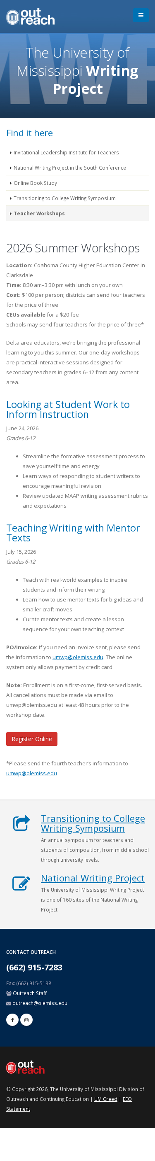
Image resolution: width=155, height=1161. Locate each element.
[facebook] (12, 1020)
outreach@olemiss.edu (39, 1003)
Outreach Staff (30, 993)
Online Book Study (35, 183)
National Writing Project (93, 878)
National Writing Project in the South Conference (70, 167)
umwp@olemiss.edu (77, 657)
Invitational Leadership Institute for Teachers (66, 152)
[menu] (141, 15)
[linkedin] (26, 1020)
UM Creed (105, 1099)
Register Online (32, 739)
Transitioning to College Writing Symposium (65, 198)
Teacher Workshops (39, 213)
